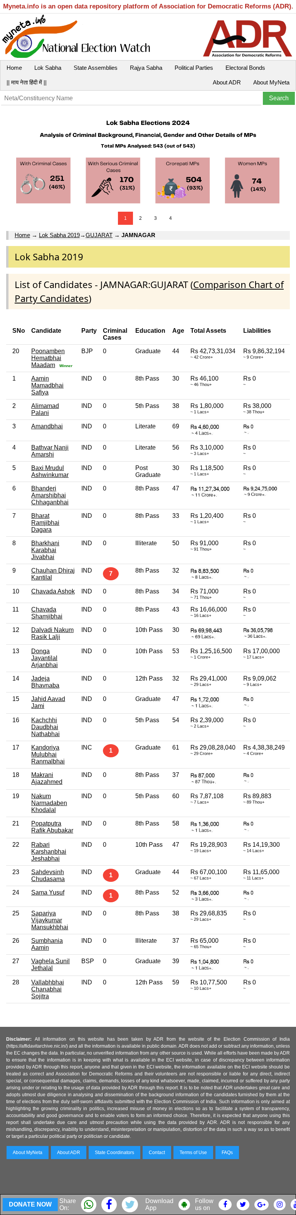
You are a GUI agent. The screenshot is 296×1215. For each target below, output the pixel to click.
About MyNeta (271, 82)
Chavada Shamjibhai (46, 613)
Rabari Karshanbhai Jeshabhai (48, 851)
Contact (157, 1152)
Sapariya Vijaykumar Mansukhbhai (49, 920)
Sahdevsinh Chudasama (48, 875)
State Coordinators (114, 1152)
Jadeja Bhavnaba (45, 682)
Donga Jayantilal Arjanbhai (44, 658)
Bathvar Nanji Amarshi (50, 451)
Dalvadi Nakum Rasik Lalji (52, 633)
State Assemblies (96, 67)
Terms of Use (193, 1152)
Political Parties (194, 67)
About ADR (227, 82)
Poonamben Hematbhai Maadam (48, 358)
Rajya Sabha (146, 67)
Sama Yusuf (47, 892)
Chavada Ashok (53, 591)
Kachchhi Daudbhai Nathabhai (45, 727)
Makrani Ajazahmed (46, 778)
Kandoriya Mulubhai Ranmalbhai (48, 754)
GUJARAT (99, 235)
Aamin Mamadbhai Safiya (47, 385)
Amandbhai (47, 426)
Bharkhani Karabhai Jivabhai (45, 550)
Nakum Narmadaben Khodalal (49, 803)
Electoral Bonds (245, 67)
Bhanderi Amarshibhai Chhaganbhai (50, 495)
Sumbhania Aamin (47, 944)
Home (14, 67)
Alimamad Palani (45, 409)
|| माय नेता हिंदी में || (27, 82)
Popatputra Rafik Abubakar (52, 827)
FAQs (227, 1152)
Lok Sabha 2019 (59, 235)
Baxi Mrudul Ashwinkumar (50, 471)
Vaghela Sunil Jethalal (50, 964)
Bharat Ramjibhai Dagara (45, 522)
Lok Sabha (47, 67)
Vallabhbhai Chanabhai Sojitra (47, 989)
